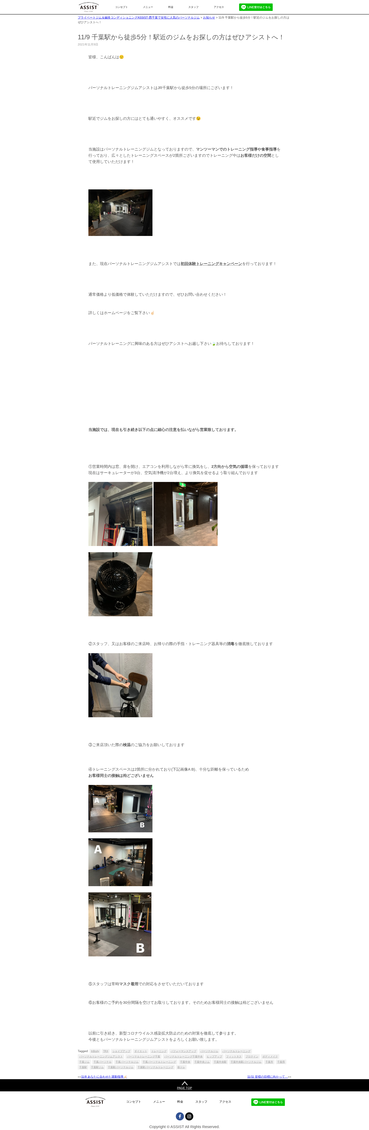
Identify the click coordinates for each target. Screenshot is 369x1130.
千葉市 (269, 1061)
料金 (170, 7)
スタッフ (193, 7)
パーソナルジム (209, 1051)
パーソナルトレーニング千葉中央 (183, 1056)
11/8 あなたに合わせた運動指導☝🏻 (104, 1076)
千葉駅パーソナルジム (120, 1067)
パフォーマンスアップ (183, 1051)
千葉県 (281, 1061)
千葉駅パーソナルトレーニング (155, 1067)
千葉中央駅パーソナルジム (246, 1061)
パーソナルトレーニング (236, 1051)
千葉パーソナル (102, 1061)
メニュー (148, 7)
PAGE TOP (184, 1088)
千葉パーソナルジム (127, 1061)
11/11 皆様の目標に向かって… (267, 1076)
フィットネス (234, 1056)
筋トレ (181, 1067)
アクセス (219, 7)
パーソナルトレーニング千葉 (143, 1056)
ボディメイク (270, 1056)
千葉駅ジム (97, 1067)
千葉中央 (185, 1061)
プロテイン (252, 1056)
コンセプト (121, 7)
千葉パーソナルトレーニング (159, 1061)
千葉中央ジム (202, 1061)
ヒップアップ (214, 1056)
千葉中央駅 (220, 1061)
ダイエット (140, 1051)
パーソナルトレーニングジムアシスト (101, 1056)
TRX (105, 1051)
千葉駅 (83, 1067)
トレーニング (159, 1051)
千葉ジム (84, 1061)
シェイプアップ (121, 1051)
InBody (95, 1051)
